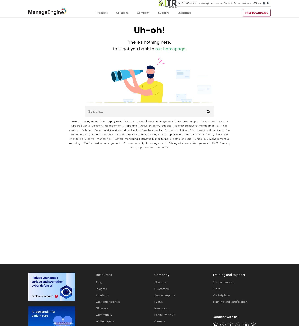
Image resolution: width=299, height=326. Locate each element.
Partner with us (164, 314)
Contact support (224, 282)
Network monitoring (126, 138)
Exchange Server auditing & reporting (106, 130)
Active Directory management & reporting (110, 125)
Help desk (209, 121)
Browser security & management (144, 143)
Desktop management (84, 121)
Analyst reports (164, 295)
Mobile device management (102, 143)
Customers (162, 289)
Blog (99, 282)
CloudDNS (163, 147)
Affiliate (257, 3)
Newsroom (161, 308)
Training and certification (230, 301)
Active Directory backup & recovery (156, 130)
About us (160, 282)
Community (104, 314)
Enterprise (184, 12)
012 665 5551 (187, 3)
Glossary (102, 308)
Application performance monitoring (192, 134)
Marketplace (221, 295)
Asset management (160, 121)
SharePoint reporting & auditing (202, 130)
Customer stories (108, 301)
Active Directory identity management (141, 134)
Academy (102, 295)
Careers (159, 321)
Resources (104, 275)
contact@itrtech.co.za (210, 3)
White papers (105, 321)
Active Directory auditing (156, 125)
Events (159, 301)
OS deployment (112, 121)
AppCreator (146, 147)
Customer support (187, 121)
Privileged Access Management (189, 143)
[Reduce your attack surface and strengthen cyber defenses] (51, 287)
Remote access (135, 121)
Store (237, 3)
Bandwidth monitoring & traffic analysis (166, 138)
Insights (101, 289)
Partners (246, 3)
